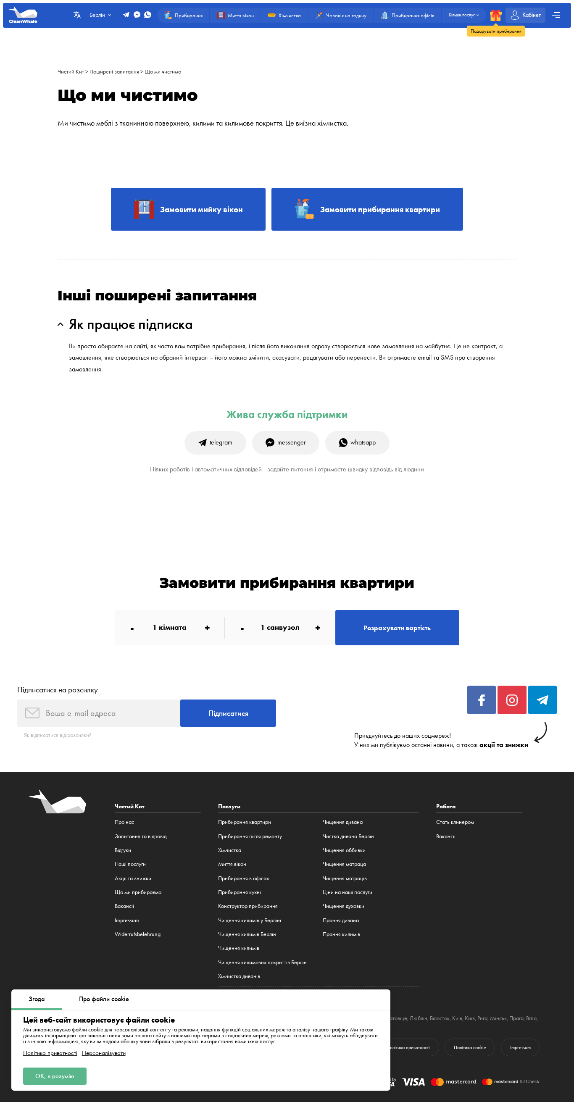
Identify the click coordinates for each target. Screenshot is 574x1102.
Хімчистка (229, 850)
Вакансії (124, 905)
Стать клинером (455, 821)
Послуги (229, 806)
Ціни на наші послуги (347, 892)
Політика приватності (50, 1053)
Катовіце (397, 1018)
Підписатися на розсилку (57, 689)
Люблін (418, 1018)
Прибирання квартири (244, 821)
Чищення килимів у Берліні (249, 920)
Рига (482, 1018)
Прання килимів (341, 934)
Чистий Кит (71, 71)
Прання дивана (341, 920)
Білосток (440, 1018)
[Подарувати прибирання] (495, 15)
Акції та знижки (133, 878)
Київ (457, 1018)
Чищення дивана (343, 821)
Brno (531, 1018)
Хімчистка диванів (239, 976)
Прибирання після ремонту (250, 836)
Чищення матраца (344, 863)
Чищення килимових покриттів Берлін (262, 962)
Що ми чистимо (163, 71)
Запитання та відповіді (141, 836)
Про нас (124, 821)
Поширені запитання (114, 71)
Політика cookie (470, 1047)
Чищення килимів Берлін (247, 934)
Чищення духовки (343, 905)
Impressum (127, 920)
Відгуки (123, 850)
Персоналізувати (104, 1053)
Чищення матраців (345, 878)
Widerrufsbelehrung (138, 934)
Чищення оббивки (344, 850)
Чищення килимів (238, 947)
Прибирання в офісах (243, 878)
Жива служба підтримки (287, 414)
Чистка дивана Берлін (348, 836)
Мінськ (498, 1018)
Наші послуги (130, 863)
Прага (516, 1018)
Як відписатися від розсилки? (58, 734)
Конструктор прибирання (248, 905)
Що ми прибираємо (138, 892)
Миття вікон (232, 863)
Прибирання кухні (239, 892)
